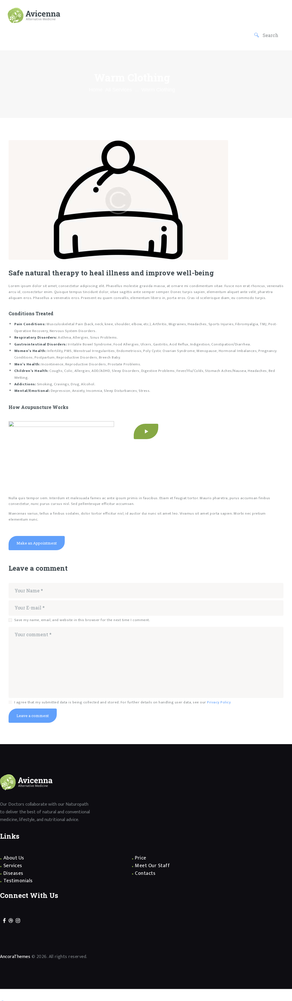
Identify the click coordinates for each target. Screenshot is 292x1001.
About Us (13, 858)
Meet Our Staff (152, 865)
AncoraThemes (15, 957)
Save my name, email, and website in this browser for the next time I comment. (82, 620)
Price (140, 858)
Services (12, 865)
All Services (118, 90)
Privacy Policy (219, 702)
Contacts (145, 873)
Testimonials (18, 881)
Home (96, 90)
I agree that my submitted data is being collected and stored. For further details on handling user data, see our (122, 702)
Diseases (13, 873)
